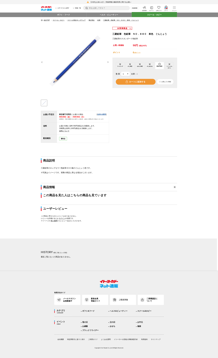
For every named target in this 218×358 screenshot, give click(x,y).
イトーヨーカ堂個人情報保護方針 (126, 339)
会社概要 (60, 339)
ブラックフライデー (90, 330)
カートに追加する (137, 82)
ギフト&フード (88, 311)
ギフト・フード (63, 15)
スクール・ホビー (154, 15)
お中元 (140, 322)
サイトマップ (156, 339)
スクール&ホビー (144, 311)
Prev (41, 62)
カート (166, 10)
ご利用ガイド (93, 339)
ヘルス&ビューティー (119, 311)
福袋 (139, 326)
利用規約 (144, 339)
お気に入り (159, 10)
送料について (64, 131)
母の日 (85, 322)
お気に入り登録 (166, 82)
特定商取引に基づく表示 (76, 339)
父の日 (112, 322)
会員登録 (144, 10)
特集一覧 (78, 8)
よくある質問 (106, 339)
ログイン (151, 10)
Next (109, 62)
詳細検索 (134, 8)
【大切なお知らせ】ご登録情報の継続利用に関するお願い (110, 2)
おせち (112, 326)
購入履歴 (54, 221)
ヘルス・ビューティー (109, 15)
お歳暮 (85, 326)
